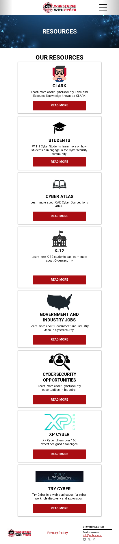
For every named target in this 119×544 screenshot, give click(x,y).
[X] (89, 539)
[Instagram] (84, 539)
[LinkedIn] (94, 539)
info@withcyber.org (92, 535)
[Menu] (103, 7)
